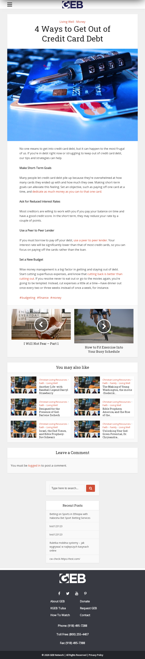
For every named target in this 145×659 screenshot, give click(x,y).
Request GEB (88, 608)
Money (80, 22)
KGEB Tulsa (58, 608)
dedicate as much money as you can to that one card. (67, 191)
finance (44, 298)
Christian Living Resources (53, 379)
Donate (85, 601)
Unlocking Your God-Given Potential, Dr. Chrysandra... (115, 434)
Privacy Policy (96, 655)
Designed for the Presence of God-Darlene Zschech (49, 412)
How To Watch (60, 615)
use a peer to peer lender (90, 240)
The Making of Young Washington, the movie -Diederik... (117, 390)
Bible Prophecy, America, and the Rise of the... (116, 412)
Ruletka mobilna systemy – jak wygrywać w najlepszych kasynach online (69, 546)
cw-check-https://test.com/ (65, 558)
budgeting (28, 298)
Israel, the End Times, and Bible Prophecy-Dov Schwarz (52, 434)
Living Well (67, 22)
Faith (41, 383)
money (56, 298)
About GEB (57, 601)
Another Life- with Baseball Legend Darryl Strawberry (53, 390)
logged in (34, 465)
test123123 (56, 526)
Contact (85, 615)
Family (113, 383)
